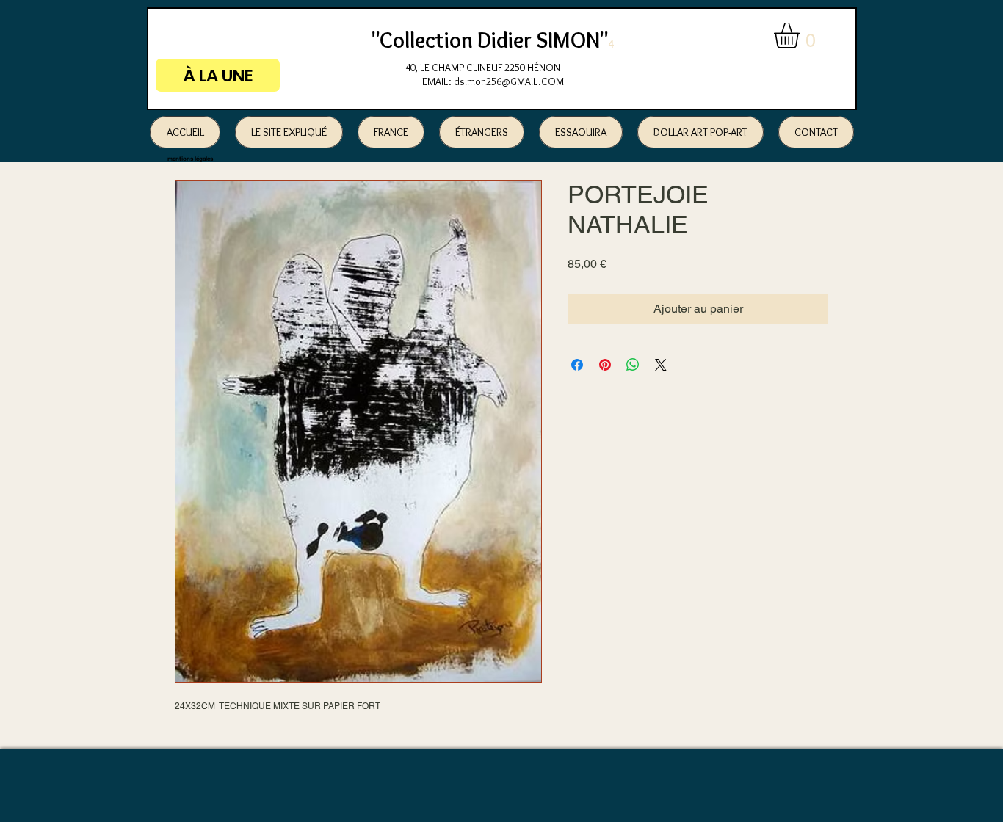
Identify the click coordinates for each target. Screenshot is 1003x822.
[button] (801, 35)
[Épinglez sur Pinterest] (605, 365)
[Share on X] (661, 365)
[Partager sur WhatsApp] (633, 365)
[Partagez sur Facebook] (577, 365)
